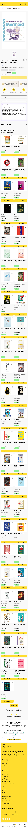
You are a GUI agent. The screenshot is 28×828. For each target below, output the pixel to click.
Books (3, 762)
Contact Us (4, 801)
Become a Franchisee (7, 800)
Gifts (3, 767)
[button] (23, 4)
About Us (4, 789)
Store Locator (5, 790)
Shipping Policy (5, 778)
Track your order (6, 803)
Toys (3, 765)
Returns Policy (5, 779)
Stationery (4, 763)
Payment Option (6, 781)
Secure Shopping (6, 773)
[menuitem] (3, 825)
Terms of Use (5, 776)
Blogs (3, 792)
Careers (4, 798)
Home (2, 8)
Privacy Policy (5, 774)
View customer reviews (14, 739)
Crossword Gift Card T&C (8, 783)
